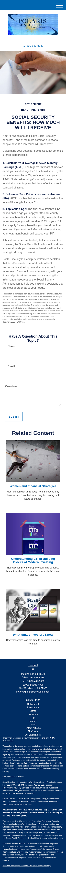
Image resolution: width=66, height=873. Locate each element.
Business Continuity (42, 865)
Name (11, 346)
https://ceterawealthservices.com (49, 838)
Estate (33, 710)
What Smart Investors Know (33, 634)
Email (11, 366)
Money (33, 721)
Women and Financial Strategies (33, 486)
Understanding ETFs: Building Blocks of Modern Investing (33, 560)
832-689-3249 (35, 46)
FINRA (5, 787)
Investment (33, 707)
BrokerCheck (8, 740)
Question (11, 386)
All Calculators (33, 734)
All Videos (33, 731)
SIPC (11, 787)
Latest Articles (33, 728)
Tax (33, 717)
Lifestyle (33, 724)
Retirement (33, 704)
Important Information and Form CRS (18, 865)
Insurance (33, 714)
